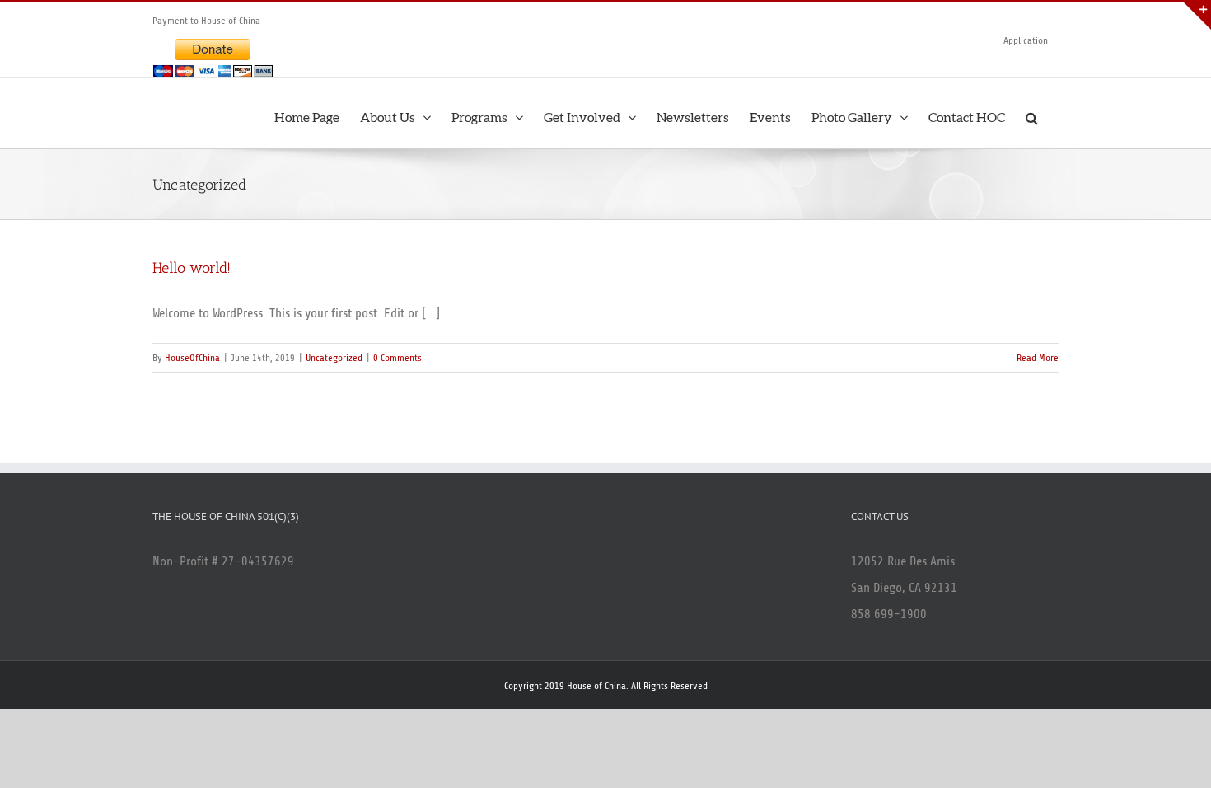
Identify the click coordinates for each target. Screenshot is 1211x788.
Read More (1038, 357)
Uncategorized (334, 357)
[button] (1032, 113)
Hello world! (191, 268)
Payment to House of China (206, 20)
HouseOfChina (192, 357)
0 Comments (397, 357)
